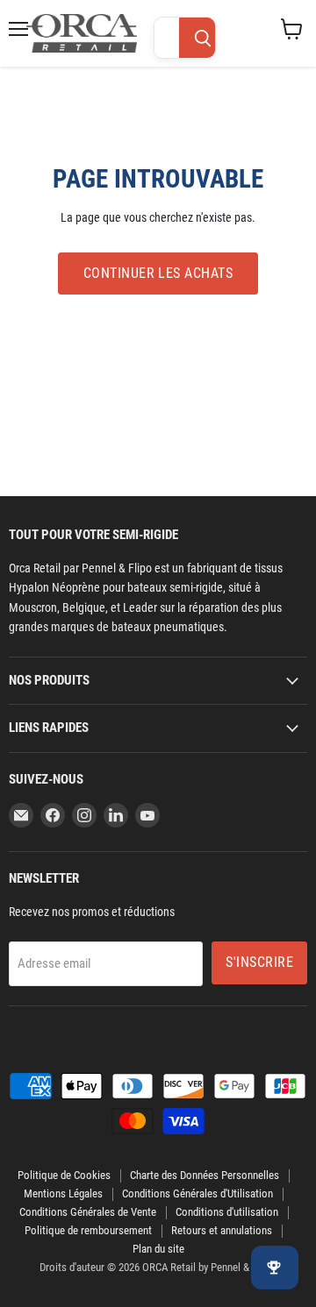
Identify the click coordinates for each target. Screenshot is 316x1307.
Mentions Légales (63, 1193)
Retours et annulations (221, 1230)
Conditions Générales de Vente (87, 1211)
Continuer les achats (158, 273)
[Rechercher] (202, 39)
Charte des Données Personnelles (204, 1175)
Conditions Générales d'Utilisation (197, 1193)
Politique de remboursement (88, 1230)
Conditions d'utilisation (227, 1211)
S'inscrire (259, 962)
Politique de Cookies (64, 1175)
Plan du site (158, 1248)
